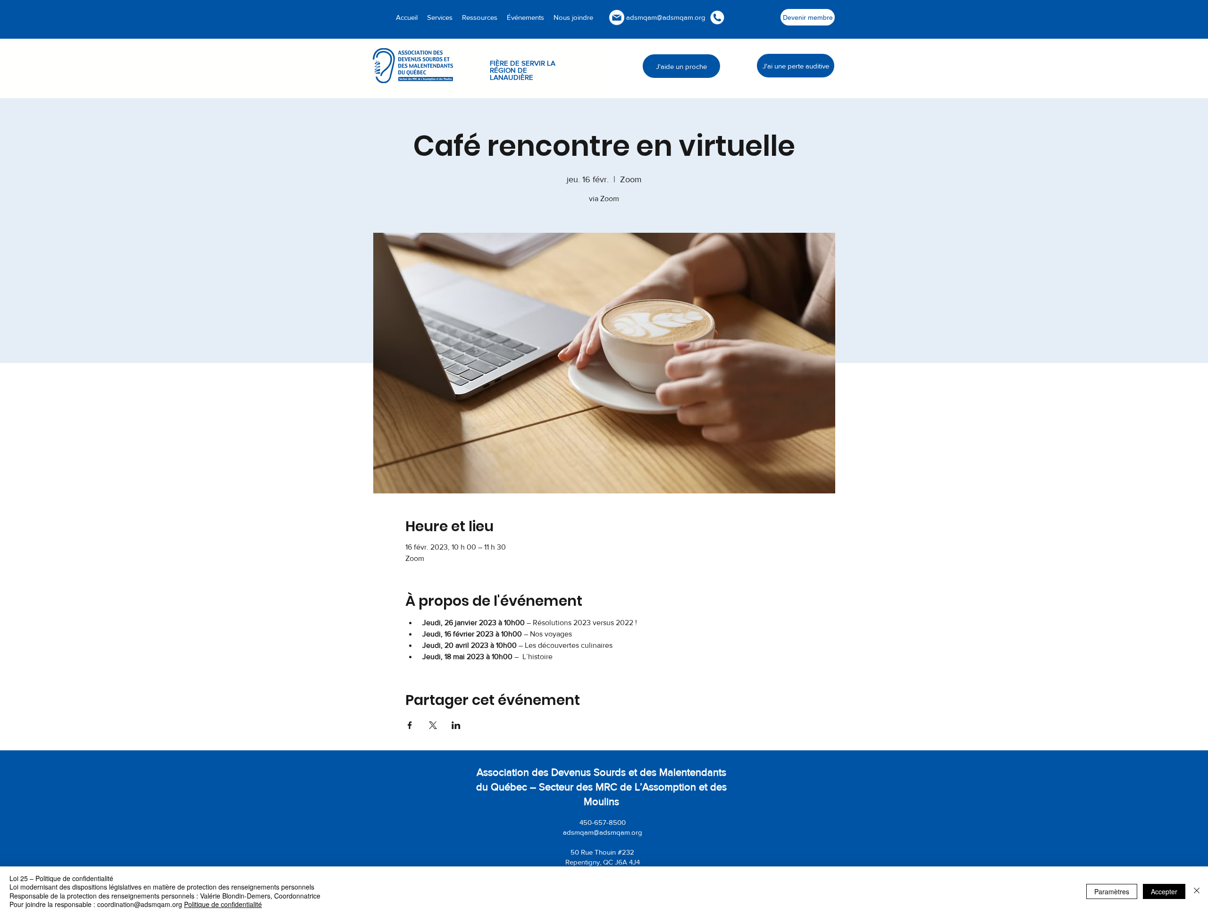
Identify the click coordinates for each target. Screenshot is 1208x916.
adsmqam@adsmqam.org (665, 17)
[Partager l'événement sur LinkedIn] (456, 725)
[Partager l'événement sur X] (432, 725)
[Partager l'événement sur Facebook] (409, 725)
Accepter (1164, 891)
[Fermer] (1196, 891)
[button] (479, 17)
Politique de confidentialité (223, 904)
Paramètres (1111, 891)
